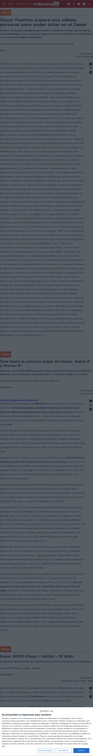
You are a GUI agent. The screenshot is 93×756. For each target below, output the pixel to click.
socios (20, 718)
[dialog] (46, 731)
